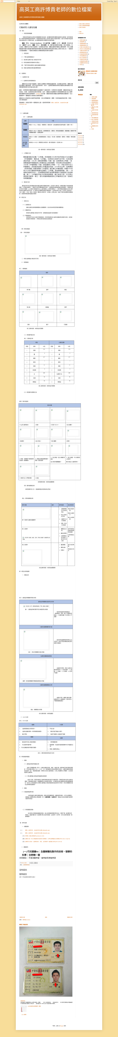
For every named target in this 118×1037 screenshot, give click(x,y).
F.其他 (80, 64)
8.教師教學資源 (26, 864)
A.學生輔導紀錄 (82, 56)
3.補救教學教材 (82, 43)
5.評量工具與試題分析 (84, 47)
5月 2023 (80, 139)
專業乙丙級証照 (23, 924)
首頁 (46, 917)
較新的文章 (22, 917)
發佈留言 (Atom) (26, 919)
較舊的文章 (69, 917)
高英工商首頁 (82, 27)
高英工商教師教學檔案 (84, 25)
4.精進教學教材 (82, 45)
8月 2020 (80, 142)
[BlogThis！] (32, 863)
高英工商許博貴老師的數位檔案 (55, 9)
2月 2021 (80, 141)
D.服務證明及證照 (83, 61)
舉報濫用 (80, 94)
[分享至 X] (33, 863)
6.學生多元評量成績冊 (84, 49)
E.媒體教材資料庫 (83, 63)
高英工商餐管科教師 (92, 71)
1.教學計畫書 (82, 40)
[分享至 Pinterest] (37, 863)
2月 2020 (80, 144)
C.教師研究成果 (83, 59)
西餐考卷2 (23, 1001)
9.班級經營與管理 (83, 54)
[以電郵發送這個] (30, 863)
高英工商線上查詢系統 (84, 24)
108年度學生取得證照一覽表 (34, 1006)
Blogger (62, 1026)
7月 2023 (80, 137)
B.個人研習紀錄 (82, 57)
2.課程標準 (81, 42)
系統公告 (81, 33)
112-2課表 (24, 1014)
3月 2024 (80, 135)
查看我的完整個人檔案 (91, 73)
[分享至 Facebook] (35, 863)
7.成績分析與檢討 (83, 50)
